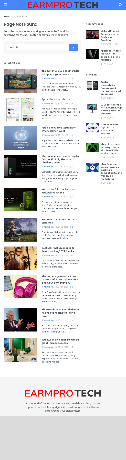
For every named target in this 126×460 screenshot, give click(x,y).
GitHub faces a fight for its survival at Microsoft (109, 129)
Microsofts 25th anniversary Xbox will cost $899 (58, 191)
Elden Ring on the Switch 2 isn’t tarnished (59, 221)
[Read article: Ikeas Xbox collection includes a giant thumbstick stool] (20, 350)
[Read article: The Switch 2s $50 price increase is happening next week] (20, 81)
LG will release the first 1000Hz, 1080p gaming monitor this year (111, 109)
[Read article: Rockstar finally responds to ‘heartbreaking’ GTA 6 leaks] (20, 258)
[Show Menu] (5, 5)
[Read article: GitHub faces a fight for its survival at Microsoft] (92, 127)
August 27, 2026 (60, 78)
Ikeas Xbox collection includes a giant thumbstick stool (60, 341)
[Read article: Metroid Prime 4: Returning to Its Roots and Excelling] (92, 34)
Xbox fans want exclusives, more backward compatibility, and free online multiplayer (111, 171)
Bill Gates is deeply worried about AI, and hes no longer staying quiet (61, 313)
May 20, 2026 (108, 157)
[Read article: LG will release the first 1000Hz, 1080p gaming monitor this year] (92, 108)
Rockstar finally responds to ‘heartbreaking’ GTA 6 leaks (58, 249)
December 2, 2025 (110, 44)
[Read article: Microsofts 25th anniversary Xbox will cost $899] (20, 199)
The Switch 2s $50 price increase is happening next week (60, 72)
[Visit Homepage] (63, 5)
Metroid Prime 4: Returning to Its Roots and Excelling (110, 36)
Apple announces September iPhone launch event (59, 129)
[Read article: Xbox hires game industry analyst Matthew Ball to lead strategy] (92, 147)
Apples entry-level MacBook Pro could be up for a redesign (111, 55)
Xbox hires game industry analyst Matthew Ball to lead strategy (110, 149)
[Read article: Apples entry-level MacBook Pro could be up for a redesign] (92, 54)
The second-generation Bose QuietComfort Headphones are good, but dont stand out (60, 279)
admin (47, 78)
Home (7, 16)
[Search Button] (120, 5)
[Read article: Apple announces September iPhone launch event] (20, 138)
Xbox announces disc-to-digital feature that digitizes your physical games (61, 159)
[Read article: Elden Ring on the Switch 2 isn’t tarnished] (20, 230)
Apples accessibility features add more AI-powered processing (111, 88)
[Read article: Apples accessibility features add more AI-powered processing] (92, 85)
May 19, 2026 (108, 98)
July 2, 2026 (107, 64)
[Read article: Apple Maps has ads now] (20, 109)
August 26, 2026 (60, 167)
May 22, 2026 (108, 137)
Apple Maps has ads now (56, 99)
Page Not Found (20, 16)
